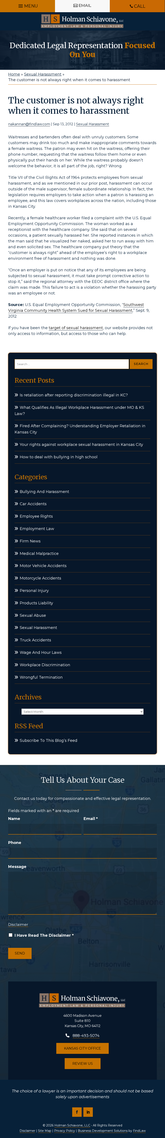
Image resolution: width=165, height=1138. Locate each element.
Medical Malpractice (39, 553)
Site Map (44, 1131)
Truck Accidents (35, 640)
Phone (14, 842)
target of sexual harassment (76, 328)
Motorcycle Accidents (40, 578)
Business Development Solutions (103, 1131)
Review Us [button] (82, 1064)
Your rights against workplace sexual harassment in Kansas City (81, 444)
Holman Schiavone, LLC (72, 1125)
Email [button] (85, 5)
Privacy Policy (64, 1131)
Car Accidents (33, 504)
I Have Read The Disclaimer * (44, 935)
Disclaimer (18, 924)
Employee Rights (36, 516)
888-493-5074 (86, 1035)
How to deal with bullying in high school (59, 457)
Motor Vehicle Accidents (43, 565)
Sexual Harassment (92, 124)
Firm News (30, 541)
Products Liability (36, 603)
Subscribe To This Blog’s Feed (48, 740)
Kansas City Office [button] (82, 1048)
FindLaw (139, 1131)
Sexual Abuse (33, 615)
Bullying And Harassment (44, 491)
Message (17, 866)
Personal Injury (34, 590)
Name (14, 818)
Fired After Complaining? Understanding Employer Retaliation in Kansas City (80, 429)
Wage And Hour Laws (41, 652)
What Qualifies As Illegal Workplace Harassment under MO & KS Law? (79, 410)
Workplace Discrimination (45, 665)
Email (91, 818)
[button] (27, 4)
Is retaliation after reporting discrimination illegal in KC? (74, 395)
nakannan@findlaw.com (29, 124)
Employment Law (37, 528)
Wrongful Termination (41, 677)
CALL (139, 6)
